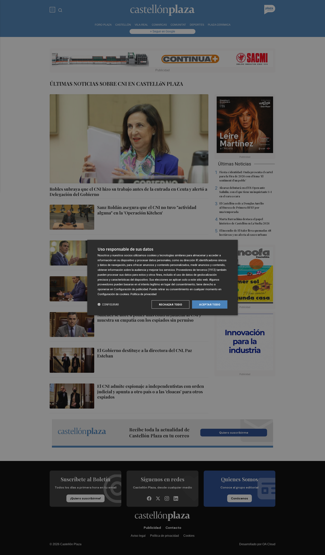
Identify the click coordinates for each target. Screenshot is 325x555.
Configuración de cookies (113, 294)
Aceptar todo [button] (209, 304)
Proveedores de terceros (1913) (196, 270)
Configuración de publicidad (131, 289)
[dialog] (162, 277)
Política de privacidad (143, 294)
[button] (108, 304)
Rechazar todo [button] (170, 304)
